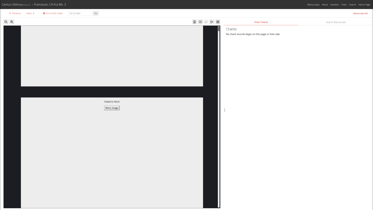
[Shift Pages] (206, 21)
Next (29, 13)
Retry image (111, 108)
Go (95, 13)
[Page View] (194, 21)
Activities (334, 4)
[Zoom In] (11, 21)
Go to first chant (54, 13)
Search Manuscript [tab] (336, 22)
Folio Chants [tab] (261, 22)
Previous (16, 13)
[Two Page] (200, 21)
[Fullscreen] (217, 21)
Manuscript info (360, 13)
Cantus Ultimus (16, 4)
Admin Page (364, 4)
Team (344, 4)
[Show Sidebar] (212, 21)
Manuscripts (313, 4)
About (325, 4)
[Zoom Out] (5, 21)
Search (352, 4)
